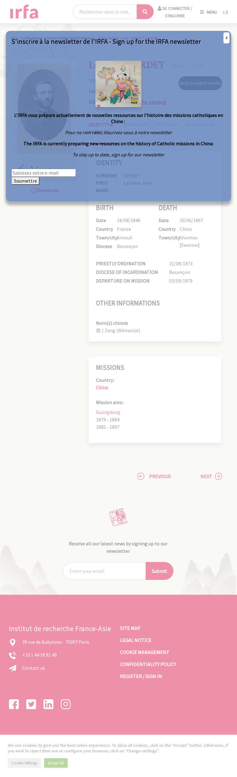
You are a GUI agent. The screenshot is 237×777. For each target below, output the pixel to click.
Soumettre (25, 181)
